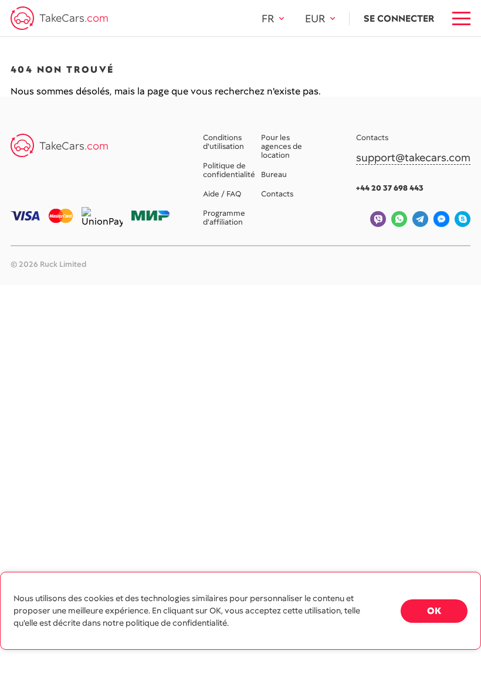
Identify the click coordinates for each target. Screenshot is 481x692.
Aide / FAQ (222, 194)
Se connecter (399, 18)
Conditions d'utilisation (223, 142)
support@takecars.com (413, 158)
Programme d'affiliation (224, 218)
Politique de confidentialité (229, 170)
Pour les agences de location (281, 147)
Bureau (274, 175)
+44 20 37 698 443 (390, 188)
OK (434, 611)
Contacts (277, 194)
